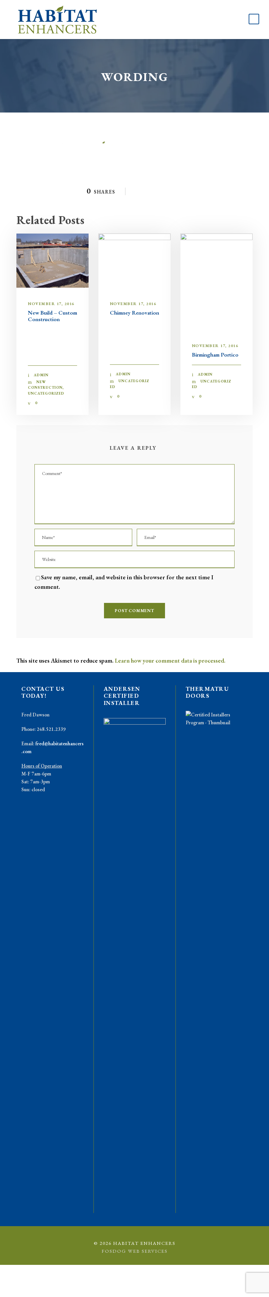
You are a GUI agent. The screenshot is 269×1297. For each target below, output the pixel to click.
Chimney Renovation (134, 312)
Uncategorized (46, 393)
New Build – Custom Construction (52, 316)
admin (41, 375)
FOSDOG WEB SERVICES (135, 1251)
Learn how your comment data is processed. (170, 660)
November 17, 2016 (51, 303)
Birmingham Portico (215, 354)
